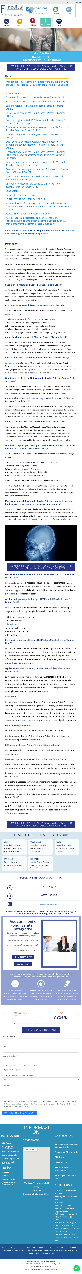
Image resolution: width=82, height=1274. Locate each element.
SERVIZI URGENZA (33, 25)
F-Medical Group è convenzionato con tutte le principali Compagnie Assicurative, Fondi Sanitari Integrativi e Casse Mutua (37, 206)
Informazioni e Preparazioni (8, 1183)
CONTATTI (69, 13)
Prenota (9, 230)
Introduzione (12, 93)
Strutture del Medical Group (9, 1147)
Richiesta (5, 1085)
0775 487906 (49, 895)
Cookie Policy (34, 1253)
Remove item (76, 1080)
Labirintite (12, 624)
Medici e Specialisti (11, 1158)
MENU (59, 25)
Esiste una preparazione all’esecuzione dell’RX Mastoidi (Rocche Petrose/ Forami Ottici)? (35, 163)
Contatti (5, 1175)
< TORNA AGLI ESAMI (41, 53)
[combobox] (41, 1070)
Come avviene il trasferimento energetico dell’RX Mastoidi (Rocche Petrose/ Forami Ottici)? (37, 129)
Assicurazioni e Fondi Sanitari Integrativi (27, 213)
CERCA (6, 25)
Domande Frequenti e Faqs (20, 194)
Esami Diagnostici (10, 1154)
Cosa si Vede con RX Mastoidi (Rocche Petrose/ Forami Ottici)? (35, 114)
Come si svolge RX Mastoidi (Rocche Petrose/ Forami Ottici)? (34, 136)
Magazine (6, 1171)
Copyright (46, 1269)
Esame (26, 230)
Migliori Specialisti (39, 233)
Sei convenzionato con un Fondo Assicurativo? (18, 1076)
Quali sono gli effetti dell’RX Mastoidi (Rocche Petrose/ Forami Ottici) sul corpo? (35, 122)
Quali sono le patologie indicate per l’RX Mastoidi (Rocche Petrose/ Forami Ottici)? (36, 171)
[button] (68, 76)
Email (4, 1046)
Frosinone (62, 255)
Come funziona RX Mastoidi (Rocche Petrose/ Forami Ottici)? (34, 107)
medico (8, 489)
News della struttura (6, 1167)
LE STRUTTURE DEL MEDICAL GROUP (25, 199)
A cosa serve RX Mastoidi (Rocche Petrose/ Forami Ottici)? (36, 101)
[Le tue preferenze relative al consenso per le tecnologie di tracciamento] (78, 1270)
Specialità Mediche (10, 1151)
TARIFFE (19, 25)
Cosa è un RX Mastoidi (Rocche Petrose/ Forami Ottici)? (35, 97)
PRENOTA (56, 13)
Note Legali (54, 1269)
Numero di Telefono (9, 1056)
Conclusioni (11, 190)
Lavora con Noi (9, 1178)
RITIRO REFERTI (46, 25)
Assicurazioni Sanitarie (8, 1162)
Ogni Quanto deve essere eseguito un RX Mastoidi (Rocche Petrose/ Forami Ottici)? (33, 185)
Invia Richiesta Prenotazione (19, 1113)
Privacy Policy (34, 1101)
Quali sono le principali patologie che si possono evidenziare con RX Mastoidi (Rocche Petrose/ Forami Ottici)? (34, 144)
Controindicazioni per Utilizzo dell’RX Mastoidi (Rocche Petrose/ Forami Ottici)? (35, 178)
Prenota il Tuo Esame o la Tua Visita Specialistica (19, 1066)
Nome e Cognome (8, 1036)
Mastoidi (21, 269)
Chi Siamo (59, 1157)
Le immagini (10, 363)
